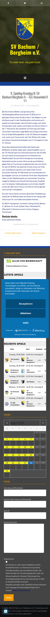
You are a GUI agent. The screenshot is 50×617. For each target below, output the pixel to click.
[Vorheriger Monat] (7, 423)
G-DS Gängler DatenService (22, 611)
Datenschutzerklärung (21, 590)
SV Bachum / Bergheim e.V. (25, 49)
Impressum (17, 334)
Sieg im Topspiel (38, 233)
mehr (26, 322)
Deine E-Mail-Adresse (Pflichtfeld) (17, 499)
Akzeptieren (26, 303)
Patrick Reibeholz (33, 106)
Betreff (6, 511)
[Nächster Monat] (43, 423)
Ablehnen (25, 313)
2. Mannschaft (32, 224)
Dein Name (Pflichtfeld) (13, 488)
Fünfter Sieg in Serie (13, 233)
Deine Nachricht (10, 522)
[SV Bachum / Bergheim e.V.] (25, 29)
